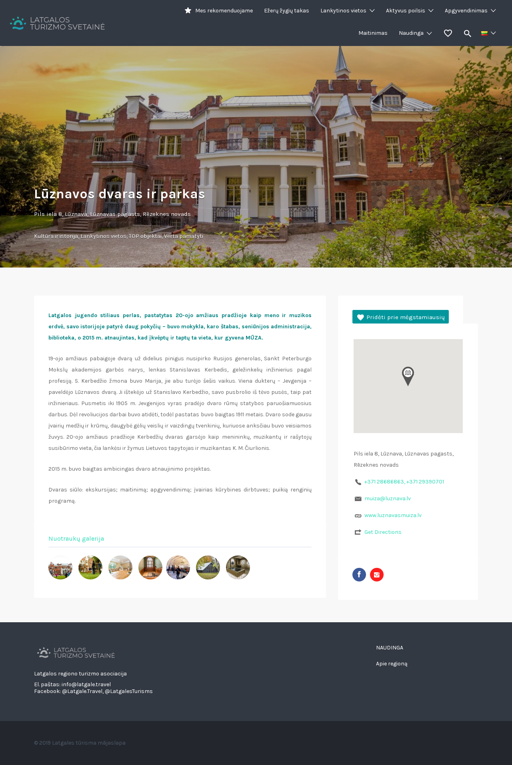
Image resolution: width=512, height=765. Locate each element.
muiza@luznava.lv (387, 498)
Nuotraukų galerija (76, 538)
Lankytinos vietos (343, 10)
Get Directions (383, 532)
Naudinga (411, 33)
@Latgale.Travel (82, 691)
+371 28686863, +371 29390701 (404, 481)
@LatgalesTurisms (129, 691)
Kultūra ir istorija (56, 236)
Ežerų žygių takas (286, 10)
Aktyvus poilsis (405, 10)
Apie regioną (392, 663)
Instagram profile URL (377, 574)
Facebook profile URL (359, 574)
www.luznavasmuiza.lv (393, 515)
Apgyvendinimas (466, 10)
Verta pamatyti (183, 236)
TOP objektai (145, 236)
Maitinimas (373, 33)
